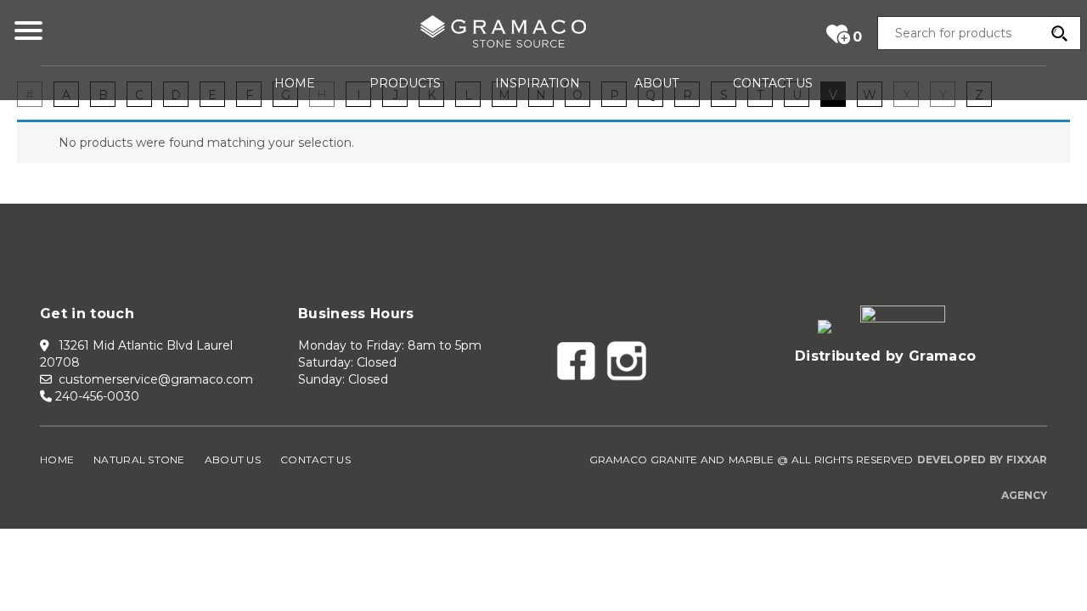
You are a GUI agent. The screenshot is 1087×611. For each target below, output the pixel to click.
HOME (294, 83)
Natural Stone (139, 459)
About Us (233, 459)
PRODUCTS (405, 83)
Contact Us (315, 459)
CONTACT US (773, 83)
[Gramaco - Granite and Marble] (502, 34)
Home (57, 459)
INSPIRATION (537, 83)
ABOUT (656, 83)
